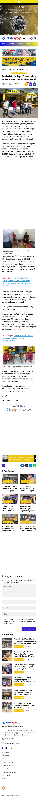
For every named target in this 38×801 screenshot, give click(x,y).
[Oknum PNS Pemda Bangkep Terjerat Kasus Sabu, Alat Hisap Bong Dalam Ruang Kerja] (10, 499)
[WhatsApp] (34, 465)
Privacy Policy (6, 775)
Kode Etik (5, 769)
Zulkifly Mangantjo (6, 83)
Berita (13, 72)
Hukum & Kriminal (21, 72)
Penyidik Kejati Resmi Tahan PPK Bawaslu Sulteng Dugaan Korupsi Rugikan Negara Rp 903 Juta (9, 488)
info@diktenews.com (12, 743)
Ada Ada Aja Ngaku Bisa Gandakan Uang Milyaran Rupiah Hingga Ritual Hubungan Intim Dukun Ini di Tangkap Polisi (28, 529)
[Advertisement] (19, 434)
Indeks (4, 759)
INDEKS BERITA (7, 762)
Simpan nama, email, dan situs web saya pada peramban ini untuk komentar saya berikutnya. (19, 621)
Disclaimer (5, 755)
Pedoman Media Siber (9, 772)
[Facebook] (22, 465)
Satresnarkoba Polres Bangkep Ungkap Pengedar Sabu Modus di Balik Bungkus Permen (27, 508)
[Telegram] (30, 465)
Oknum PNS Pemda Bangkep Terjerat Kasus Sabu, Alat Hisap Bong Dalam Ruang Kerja (9, 508)
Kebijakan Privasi (7, 765)
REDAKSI (5, 779)
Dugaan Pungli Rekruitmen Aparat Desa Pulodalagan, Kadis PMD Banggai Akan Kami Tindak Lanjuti (27, 488)
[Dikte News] (14, 38)
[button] (31, 38)
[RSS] (3, 788)
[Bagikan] (34, 84)
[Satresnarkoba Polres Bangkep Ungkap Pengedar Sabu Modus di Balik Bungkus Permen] (28, 499)
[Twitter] (26, 465)
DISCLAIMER (6, 752)
